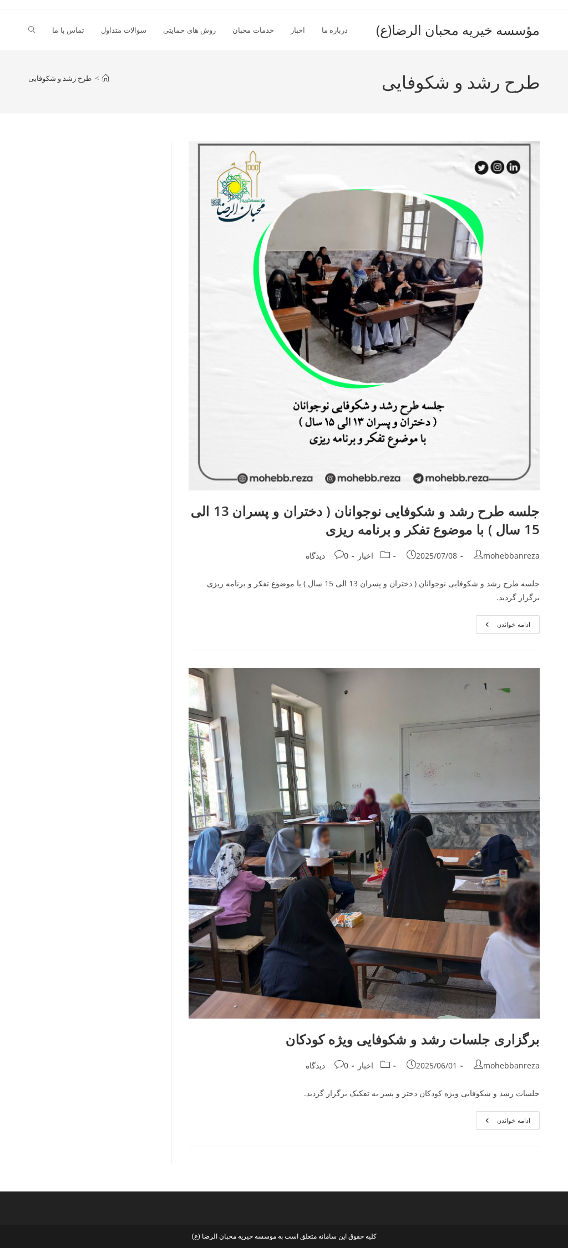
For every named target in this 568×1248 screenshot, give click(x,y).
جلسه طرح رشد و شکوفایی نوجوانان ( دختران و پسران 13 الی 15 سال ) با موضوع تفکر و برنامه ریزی (365, 520)
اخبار (365, 555)
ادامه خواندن (503, 626)
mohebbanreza (511, 555)
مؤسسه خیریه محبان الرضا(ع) (458, 30)
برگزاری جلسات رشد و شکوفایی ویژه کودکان (413, 1039)
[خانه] (105, 78)
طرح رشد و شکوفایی (60, 78)
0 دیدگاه (327, 555)
